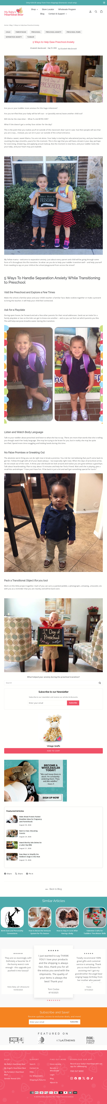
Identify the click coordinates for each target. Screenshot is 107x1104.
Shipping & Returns (38, 1080)
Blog (42, 14)
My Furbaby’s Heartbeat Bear (14, 1073)
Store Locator (48, 9)
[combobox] (53, 682)
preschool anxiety (53, 32)
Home (6, 25)
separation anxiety (14, 37)
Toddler (30, 37)
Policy (58, 1097)
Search (32, 1064)
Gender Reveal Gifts (12, 1078)
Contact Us (34, 1068)
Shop (33, 9)
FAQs (32, 1072)
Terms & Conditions (67, 1097)
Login (52, 1075)
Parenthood (21, 32)
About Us (54, 1082)
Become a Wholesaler (54, 1069)
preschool (35, 32)
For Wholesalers (36, 1076)
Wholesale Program (67, 9)
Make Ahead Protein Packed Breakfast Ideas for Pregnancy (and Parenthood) (30, 819)
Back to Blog (55, 889)
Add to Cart (53, 751)
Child (8, 32)
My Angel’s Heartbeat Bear (15, 1068)
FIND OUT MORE (77, 1071)
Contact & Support (56, 14)
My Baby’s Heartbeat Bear (14, 1064)
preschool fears (73, 32)
